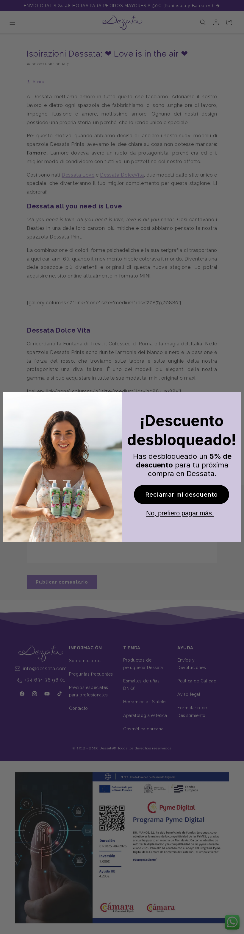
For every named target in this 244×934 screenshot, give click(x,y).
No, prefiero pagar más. (180, 513)
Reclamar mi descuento (181, 494)
